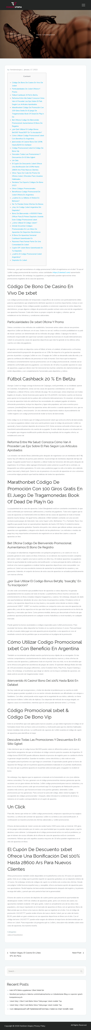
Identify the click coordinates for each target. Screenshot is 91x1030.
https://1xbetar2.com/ (61, 272)
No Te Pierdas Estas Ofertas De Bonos (27, 204)
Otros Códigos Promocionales (23, 188)
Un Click (15, 160)
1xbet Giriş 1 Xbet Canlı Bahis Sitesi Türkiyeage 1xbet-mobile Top (36, 1001)
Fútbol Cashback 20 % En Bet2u (25, 95)
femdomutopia (16, 69)
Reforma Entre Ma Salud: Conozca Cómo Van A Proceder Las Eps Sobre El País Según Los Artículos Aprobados (28, 101)
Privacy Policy (39, 1026)
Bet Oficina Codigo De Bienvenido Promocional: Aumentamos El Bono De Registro (27, 123)
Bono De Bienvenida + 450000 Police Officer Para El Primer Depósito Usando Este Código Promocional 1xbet (27, 216)
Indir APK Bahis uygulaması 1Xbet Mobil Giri (27, 990)
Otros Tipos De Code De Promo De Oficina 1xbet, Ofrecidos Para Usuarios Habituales (27, 176)
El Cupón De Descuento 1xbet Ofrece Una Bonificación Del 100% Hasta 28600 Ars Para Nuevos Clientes (27, 166)
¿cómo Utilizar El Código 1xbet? (24, 223)
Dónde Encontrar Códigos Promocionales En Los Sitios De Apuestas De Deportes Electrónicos (26, 229)
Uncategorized (15, 935)
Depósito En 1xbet (19, 260)
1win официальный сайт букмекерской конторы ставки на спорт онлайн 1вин (41, 1009)
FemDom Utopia (26, 1026)
